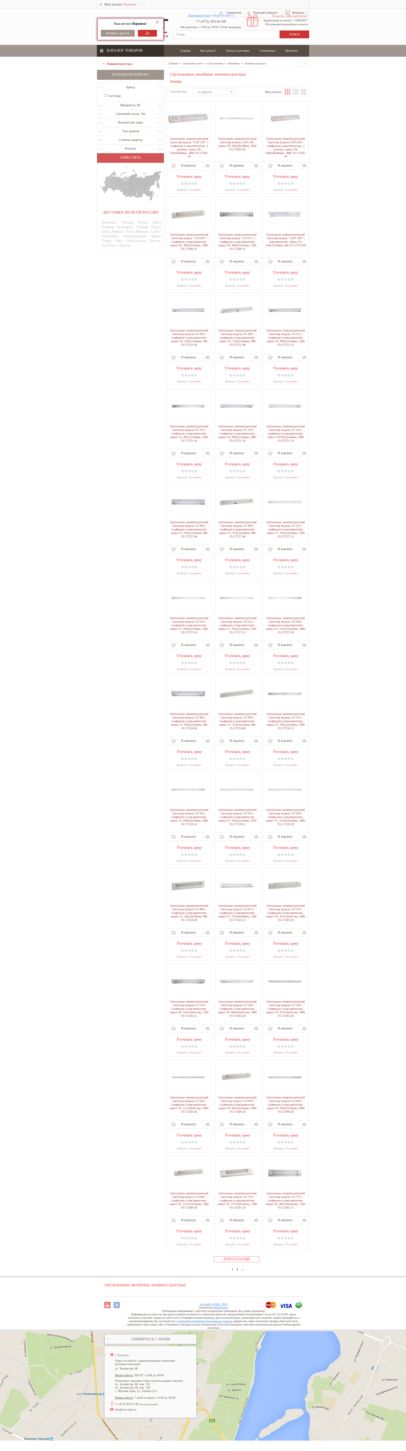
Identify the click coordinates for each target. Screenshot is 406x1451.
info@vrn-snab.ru (125, 1409)
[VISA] (286, 1307)
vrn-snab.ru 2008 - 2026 (214, 1304)
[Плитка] (287, 92)
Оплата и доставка (238, 50)
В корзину (188, 165)
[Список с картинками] (295, 92)
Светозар (114, 96)
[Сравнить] (208, 166)
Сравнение (234, 12)
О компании (267, 50)
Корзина (298, 12)
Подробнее (176, 81)
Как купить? (208, 50)
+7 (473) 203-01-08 (211, 21)
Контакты (291, 50)
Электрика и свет (192, 63)
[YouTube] (107, 1307)
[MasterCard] (271, 1307)
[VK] (117, 1307)
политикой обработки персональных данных (205, 1321)
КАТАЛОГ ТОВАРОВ (125, 50)
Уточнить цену (189, 175)
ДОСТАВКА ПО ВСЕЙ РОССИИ (130, 212)
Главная (185, 50)
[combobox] (215, 92)
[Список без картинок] (303, 92)
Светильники (215, 63)
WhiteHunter (221, 1307)
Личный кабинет (265, 12)
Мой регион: (120, 4)
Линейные (234, 63)
